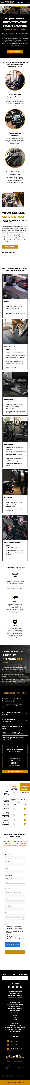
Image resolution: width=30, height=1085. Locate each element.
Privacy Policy (21, 1082)
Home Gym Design (15, 993)
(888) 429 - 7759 (13, 1041)
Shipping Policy (15, 1035)
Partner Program (15, 1031)
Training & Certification (15, 1008)
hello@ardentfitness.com (16, 1045)
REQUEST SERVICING (15, 51)
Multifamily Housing (15, 1014)
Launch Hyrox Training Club (15, 1001)
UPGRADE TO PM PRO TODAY (15, 771)
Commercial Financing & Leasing (15, 1027)
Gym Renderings (15, 1002)
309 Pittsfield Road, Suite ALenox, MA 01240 (16, 1049)
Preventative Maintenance (15, 1004)
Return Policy (15, 1033)
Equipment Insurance (15, 1006)
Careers (15, 1019)
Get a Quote (15, 1023)
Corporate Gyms (15, 999)
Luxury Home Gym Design (15, 995)
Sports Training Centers (15, 997)
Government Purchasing (15, 1029)
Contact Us (15, 1036)
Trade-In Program (15, 1010)
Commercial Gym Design (15, 991)
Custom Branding (15, 1012)
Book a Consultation (15, 1025)
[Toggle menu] (2, 2)
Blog (15, 1017)
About (15, 1015)
